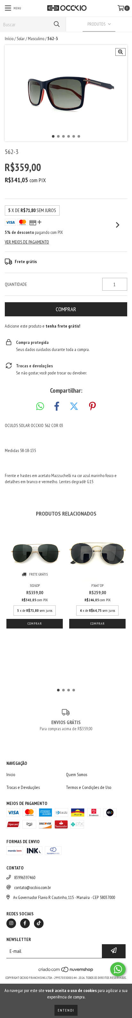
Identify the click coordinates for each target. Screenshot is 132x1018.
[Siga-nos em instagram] (11, 923)
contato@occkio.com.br (32, 887)
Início (9, 38)
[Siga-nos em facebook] (25, 923)
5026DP (35, 585)
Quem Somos (76, 774)
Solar (21, 38)
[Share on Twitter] (74, 406)
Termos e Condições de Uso (88, 787)
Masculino (36, 38)
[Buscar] (56, 24)
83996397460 (24, 877)
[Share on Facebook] (57, 406)
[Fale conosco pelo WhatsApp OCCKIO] (118, 969)
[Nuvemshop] (66, 971)
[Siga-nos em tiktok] (39, 923)
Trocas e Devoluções (23, 787)
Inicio (10, 774)
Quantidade (16, 284)
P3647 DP (97, 585)
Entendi (66, 1010)
